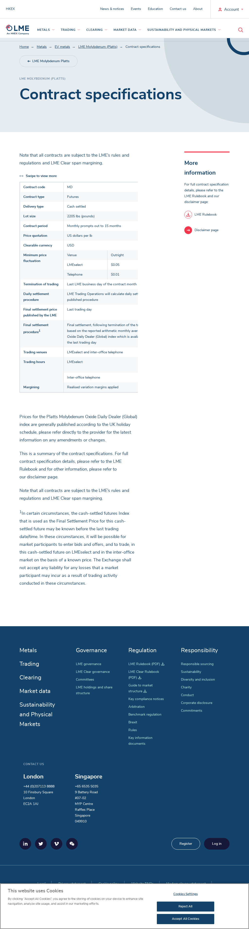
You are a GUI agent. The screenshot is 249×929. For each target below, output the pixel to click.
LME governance (88, 664)
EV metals (62, 47)
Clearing (94, 29)
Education (155, 9)
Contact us (178, 9)
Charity (186, 687)
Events (136, 9)
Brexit (132, 722)
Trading (68, 29)
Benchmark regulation (144, 714)
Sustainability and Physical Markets (181, 29)
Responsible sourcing (197, 664)
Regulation (142, 650)
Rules (132, 730)
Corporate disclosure (196, 703)
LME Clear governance (93, 672)
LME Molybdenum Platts (51, 61)
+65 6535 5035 (86, 786)
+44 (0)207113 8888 (38, 786)
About (198, 9)
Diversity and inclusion (198, 679)
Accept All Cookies (185, 919)
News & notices (112, 9)
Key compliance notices (146, 699)
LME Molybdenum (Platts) (97, 47)
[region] (124, 906)
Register (185, 843)
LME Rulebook (206, 214)
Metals (43, 29)
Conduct (187, 695)
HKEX (10, 9)
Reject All (185, 906)
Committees (85, 679)
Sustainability (191, 672)
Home (24, 47)
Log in (217, 843)
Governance (91, 650)
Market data (125, 29)
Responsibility (199, 650)
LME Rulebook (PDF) (146, 664)
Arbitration (136, 707)
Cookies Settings (185, 894)
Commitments (191, 710)
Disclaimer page (206, 230)
